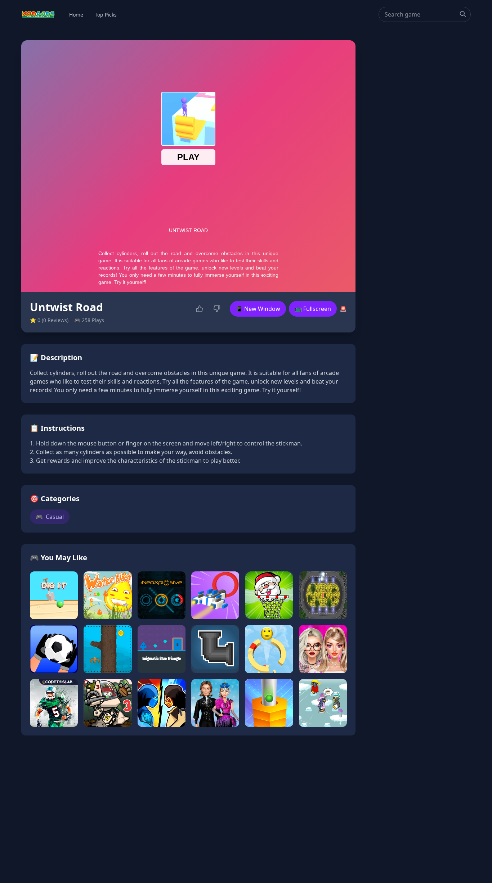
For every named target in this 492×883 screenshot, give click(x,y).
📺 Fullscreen (313, 309)
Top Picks (106, 14)
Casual (50, 517)
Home (76, 14)
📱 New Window (258, 309)
